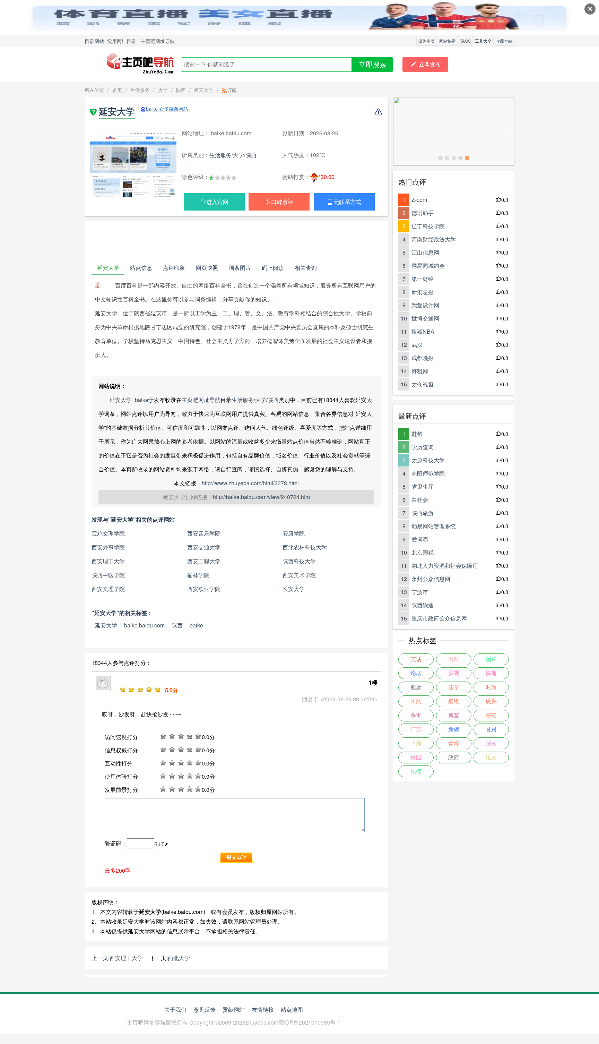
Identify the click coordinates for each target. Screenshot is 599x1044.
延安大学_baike (129, 400)
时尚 (491, 687)
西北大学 (179, 958)
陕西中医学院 (108, 575)
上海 (416, 743)
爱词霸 (419, 539)
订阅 (232, 89)
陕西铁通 (422, 605)
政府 (453, 757)
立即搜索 (373, 64)
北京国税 (422, 552)
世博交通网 (425, 318)
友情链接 (263, 1009)
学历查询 (422, 447)
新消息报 (422, 292)
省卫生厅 (422, 486)
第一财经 (422, 279)
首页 (117, 89)
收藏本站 (504, 41)
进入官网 (217, 202)
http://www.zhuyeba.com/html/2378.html (250, 483)
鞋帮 (417, 434)
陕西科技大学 (299, 561)
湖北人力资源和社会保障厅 (444, 566)
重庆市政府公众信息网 (439, 618)
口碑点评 (282, 202)
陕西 (181, 89)
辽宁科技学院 (428, 226)
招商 (491, 743)
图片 (491, 659)
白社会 (419, 500)
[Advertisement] (236, 241)
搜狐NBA (422, 331)
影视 (453, 673)
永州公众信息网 (430, 579)
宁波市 (419, 592)
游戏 (453, 659)
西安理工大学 (108, 561)
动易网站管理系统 (433, 526)
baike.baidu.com (144, 625)
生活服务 (140, 89)
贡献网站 (234, 1009)
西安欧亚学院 (203, 589)
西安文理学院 (108, 589)
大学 (163, 89)
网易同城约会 (428, 265)
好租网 (419, 371)
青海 (453, 743)
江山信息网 (425, 252)
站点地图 (292, 1009)
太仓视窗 (422, 384)
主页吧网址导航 (201, 400)
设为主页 (426, 41)
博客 (453, 715)
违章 (453, 687)
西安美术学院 (299, 575)
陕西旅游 (422, 513)
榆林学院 (198, 575)
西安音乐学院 (203, 533)
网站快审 (447, 41)
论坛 (416, 673)
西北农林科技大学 (305, 547)
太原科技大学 (428, 460)
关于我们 (175, 1009)
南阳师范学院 (428, 473)
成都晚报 (422, 358)
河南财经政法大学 (433, 239)
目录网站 (94, 40)
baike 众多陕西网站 (167, 108)
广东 (416, 729)
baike (196, 625)
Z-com (419, 200)
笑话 (416, 659)
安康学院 (294, 533)
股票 (416, 687)
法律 (416, 771)
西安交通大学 (203, 547)
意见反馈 (204, 1009)
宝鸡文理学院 (108, 533)
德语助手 (422, 213)
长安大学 (294, 589)
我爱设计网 (425, 305)
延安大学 (204, 89)
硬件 (491, 701)
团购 (416, 701)
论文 (491, 757)
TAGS (465, 41)
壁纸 (453, 701)
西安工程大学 (203, 561)
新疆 (453, 729)
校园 (416, 757)
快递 (491, 673)
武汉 (417, 345)
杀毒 (416, 715)
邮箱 (491, 715)
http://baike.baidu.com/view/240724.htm (261, 497)
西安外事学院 (108, 547)
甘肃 (491, 729)
